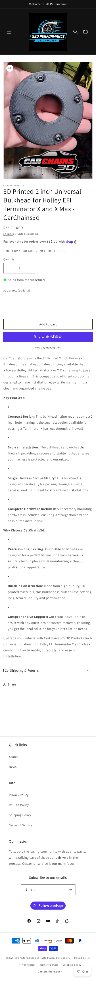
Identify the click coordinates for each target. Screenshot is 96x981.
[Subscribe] (70, 889)
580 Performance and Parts (30, 957)
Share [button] (12, 684)
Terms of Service (20, 825)
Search (14, 757)
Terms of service (49, 964)
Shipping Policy (20, 815)
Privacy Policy (18, 795)
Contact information (50, 971)
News (13, 767)
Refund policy (82, 957)
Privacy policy (27, 964)
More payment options (48, 347)
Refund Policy (19, 805)
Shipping (8, 233)
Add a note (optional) (17, 290)
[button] (9, 32)
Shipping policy (72, 964)
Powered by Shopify (58, 957)
